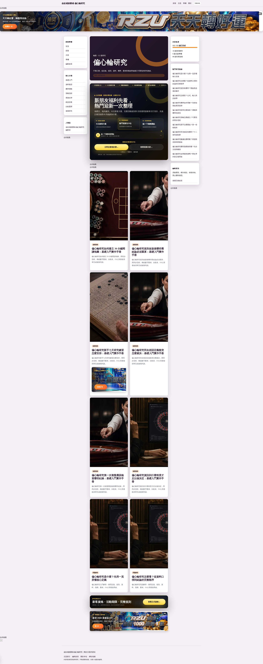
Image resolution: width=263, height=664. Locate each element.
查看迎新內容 (146, 147)
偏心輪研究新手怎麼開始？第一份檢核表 (184, 126)
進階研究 (69, 111)
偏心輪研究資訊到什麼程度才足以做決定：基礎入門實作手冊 (148, 478)
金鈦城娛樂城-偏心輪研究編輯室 (75, 128)
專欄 (184, 3)
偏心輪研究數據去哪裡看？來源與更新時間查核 (184, 140)
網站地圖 (92, 656)
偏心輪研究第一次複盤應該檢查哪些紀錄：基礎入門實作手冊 (108, 478)
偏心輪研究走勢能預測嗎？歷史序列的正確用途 (184, 155)
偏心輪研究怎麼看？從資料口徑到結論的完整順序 (184, 82)
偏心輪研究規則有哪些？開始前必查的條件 (184, 89)
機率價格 (69, 89)
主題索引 (67, 656)
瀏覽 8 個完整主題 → (100, 75)
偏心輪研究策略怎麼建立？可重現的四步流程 (184, 118)
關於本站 (84, 656)
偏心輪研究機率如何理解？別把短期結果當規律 (184, 104)
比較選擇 (69, 106)
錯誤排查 (69, 102)
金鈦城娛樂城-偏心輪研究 (73, 3)
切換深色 (197, 3)
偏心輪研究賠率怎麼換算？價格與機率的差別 (184, 111)
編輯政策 (69, 64)
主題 (179, 3)
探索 (174, 3)
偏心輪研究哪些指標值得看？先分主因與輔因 (184, 148)
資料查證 (69, 84)
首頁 (67, 46)
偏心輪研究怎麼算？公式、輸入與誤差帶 (184, 97)
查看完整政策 (177, 181)
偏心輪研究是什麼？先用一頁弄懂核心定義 (184, 75)
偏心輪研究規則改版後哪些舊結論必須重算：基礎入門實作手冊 (148, 251)
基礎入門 (69, 80)
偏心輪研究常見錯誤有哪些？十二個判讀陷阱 (184, 133)
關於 (189, 3)
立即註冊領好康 (111, 147)
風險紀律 (69, 98)
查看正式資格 (154, 602)
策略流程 (69, 93)
